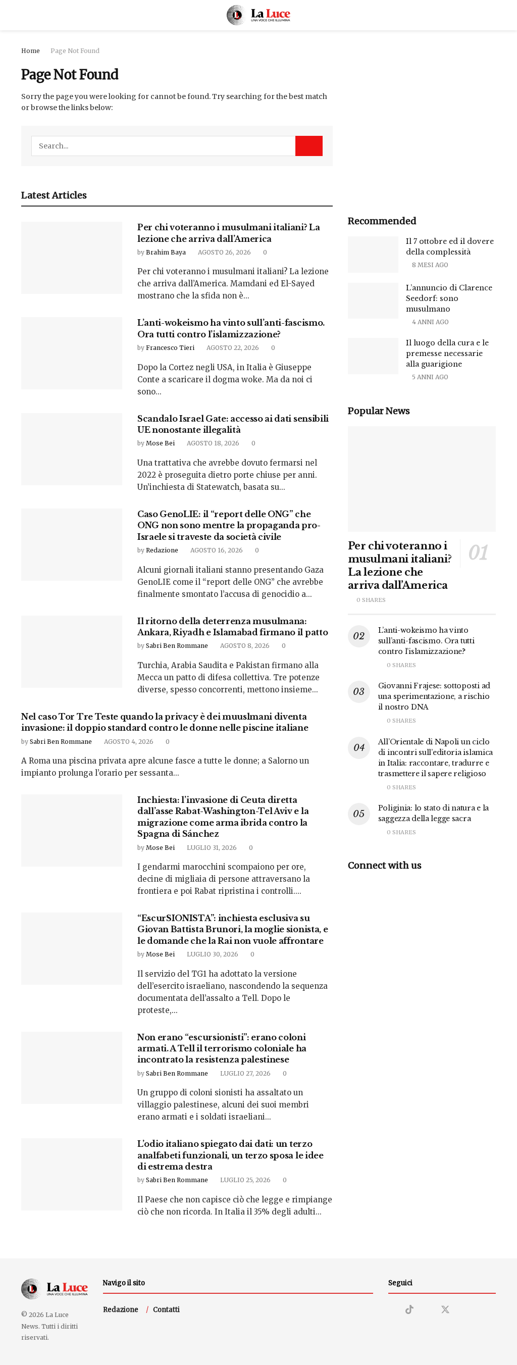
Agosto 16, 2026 (216, 550)
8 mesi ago (429, 265)
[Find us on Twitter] (445, 1310)
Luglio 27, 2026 (245, 1073)
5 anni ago (429, 377)
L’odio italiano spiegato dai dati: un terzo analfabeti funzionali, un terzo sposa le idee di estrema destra (230, 1155)
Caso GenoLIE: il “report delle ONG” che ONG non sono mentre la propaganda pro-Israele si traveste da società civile (229, 525)
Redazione (162, 550)
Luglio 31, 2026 (211, 847)
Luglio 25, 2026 (245, 1180)
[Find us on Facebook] (427, 1310)
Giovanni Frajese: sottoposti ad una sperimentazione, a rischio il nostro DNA (434, 696)
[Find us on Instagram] (391, 1310)
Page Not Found (74, 51)
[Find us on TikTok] (409, 1310)
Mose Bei (160, 443)
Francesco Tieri (170, 347)
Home (30, 51)
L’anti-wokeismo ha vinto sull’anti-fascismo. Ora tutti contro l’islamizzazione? (426, 641)
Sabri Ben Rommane (177, 645)
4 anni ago (429, 322)
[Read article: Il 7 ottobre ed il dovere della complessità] (373, 254)
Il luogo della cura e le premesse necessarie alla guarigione (447, 353)
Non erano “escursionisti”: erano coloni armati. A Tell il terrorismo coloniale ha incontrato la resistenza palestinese (221, 1048)
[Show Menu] (25, 15)
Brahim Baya (166, 252)
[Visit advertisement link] (422, 119)
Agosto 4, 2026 (127, 741)
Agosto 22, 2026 (232, 347)
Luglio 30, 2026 (211, 954)
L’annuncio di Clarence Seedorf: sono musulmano (449, 298)
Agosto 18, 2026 (212, 443)
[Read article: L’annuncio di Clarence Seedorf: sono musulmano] (373, 301)
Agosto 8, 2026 (244, 645)
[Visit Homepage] (259, 15)
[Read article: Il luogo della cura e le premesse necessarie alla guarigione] (373, 356)
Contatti (166, 1309)
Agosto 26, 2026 (223, 252)
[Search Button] (491, 15)
